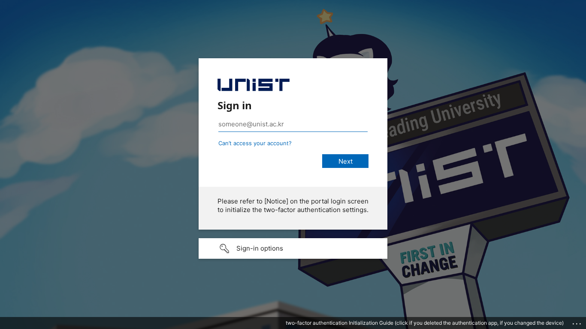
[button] (293, 248)
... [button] (577, 321)
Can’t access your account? (255, 143)
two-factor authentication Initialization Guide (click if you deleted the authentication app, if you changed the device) (425, 323)
